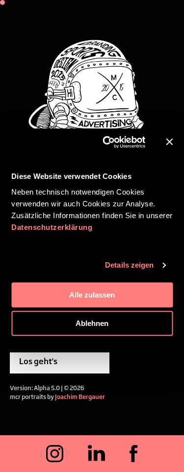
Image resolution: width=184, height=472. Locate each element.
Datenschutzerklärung (51, 227)
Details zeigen (129, 265)
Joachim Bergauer (80, 396)
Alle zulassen (92, 295)
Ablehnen (92, 323)
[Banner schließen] (169, 142)
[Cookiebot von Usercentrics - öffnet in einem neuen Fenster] (107, 142)
